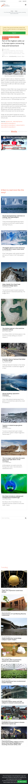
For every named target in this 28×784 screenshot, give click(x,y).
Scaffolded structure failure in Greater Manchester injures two (13, 723)
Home (12, 11)
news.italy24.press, (17, 121)
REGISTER (24, 1)
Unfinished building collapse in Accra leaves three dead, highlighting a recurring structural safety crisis (13, 743)
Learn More (6, 30)
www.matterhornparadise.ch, (8, 123)
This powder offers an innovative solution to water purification (11, 660)
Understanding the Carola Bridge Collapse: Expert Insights (11, 638)
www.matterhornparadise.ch (8, 127)
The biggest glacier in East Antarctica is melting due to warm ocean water (13, 248)
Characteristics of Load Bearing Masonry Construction (14, 614)
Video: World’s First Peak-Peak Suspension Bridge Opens (11, 285)
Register (14, 33)
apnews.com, (9, 121)
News (16, 11)
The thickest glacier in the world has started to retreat (13, 329)
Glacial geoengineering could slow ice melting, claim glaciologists (13, 216)
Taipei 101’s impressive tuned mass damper (12, 591)
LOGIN (20, 1)
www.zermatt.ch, (20, 125)
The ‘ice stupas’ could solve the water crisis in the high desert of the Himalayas (13, 459)
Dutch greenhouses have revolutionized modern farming (13, 681)
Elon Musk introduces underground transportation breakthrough (12, 496)
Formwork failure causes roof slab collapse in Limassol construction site (13, 702)
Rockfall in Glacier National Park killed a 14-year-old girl (13, 359)
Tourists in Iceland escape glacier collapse (12, 426)
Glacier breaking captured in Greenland (10, 394)
